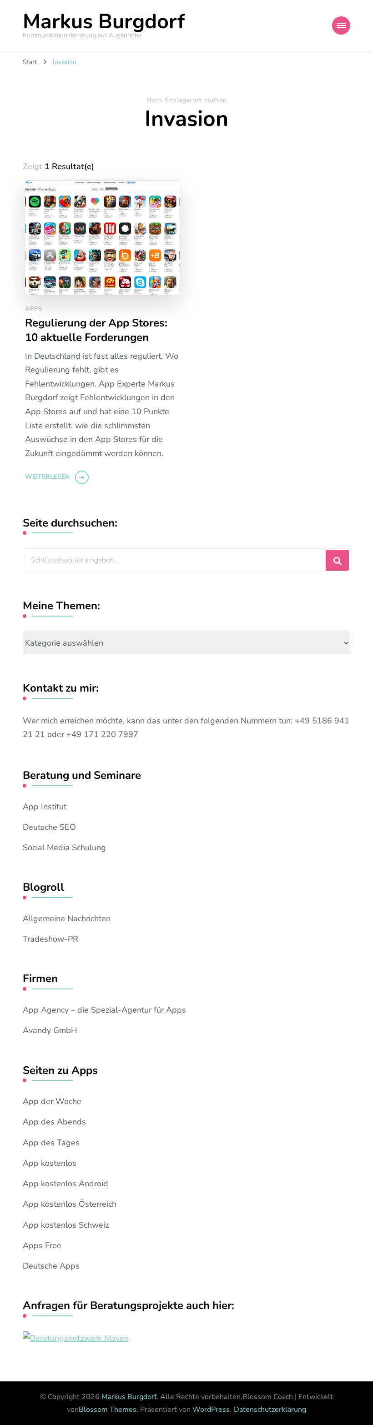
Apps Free (42, 1245)
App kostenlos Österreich (69, 1204)
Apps (33, 309)
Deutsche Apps (51, 1265)
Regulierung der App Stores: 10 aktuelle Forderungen (96, 330)
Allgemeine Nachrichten (67, 918)
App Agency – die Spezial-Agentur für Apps (104, 1009)
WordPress (211, 1410)
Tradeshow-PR (50, 938)
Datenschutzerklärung (270, 1410)
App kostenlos (49, 1163)
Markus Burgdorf (104, 21)
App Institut (44, 806)
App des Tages (51, 1142)
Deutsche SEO (49, 827)
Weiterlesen (47, 476)
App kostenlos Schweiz (66, 1224)
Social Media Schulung (64, 847)
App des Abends (54, 1121)
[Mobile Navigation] (341, 25)
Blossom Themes (107, 1410)
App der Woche (52, 1101)
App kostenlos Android (65, 1183)
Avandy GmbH (50, 1030)
